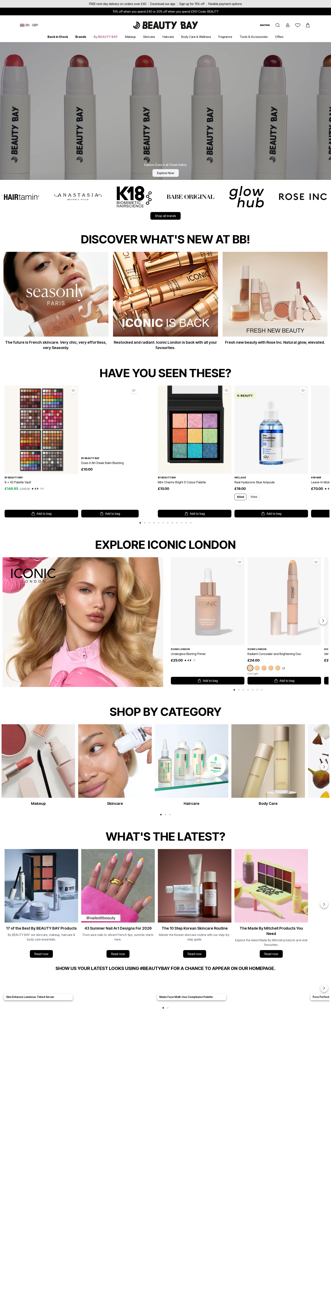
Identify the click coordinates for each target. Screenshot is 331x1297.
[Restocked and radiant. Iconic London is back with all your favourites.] (165, 302)
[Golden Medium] (277, 668)
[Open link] (41, 430)
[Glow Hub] (119, 196)
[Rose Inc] (176, 196)
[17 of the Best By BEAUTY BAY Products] (41, 904)
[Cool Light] (250, 668)
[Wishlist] (297, 25)
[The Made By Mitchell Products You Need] (271, 904)
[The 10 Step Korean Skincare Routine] (194, 904)
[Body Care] (268, 766)
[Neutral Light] (257, 668)
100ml (254, 496)
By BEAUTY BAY (106, 36)
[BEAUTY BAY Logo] (165, 25)
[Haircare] (191, 766)
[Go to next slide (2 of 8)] (323, 621)
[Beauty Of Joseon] (301, 196)
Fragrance (225, 36)
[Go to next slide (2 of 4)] (324, 904)
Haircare (168, 36)
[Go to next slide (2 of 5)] (324, 988)
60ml (240, 496)
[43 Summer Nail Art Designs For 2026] (118, 904)
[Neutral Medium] (271, 668)
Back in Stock (58, 36)
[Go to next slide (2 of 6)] (324, 767)
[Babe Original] (63, 196)
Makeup (130, 36)
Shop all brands (165, 216)
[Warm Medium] (264, 668)
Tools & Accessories (254, 36)
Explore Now (165, 173)
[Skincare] (115, 766)
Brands (80, 36)
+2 (283, 667)
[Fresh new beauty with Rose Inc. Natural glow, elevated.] (275, 300)
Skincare (149, 36)
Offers (279, 36)
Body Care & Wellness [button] (196, 36)
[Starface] (238, 196)
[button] (277, 25)
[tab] (140, 522)
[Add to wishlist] (73, 390)
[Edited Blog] (265, 25)
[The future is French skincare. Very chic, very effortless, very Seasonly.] (55, 302)
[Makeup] (38, 766)
